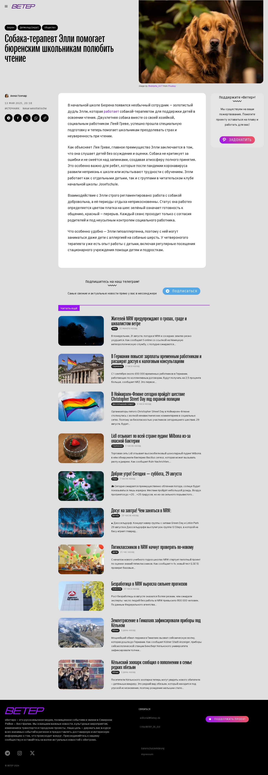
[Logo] (23, 6)
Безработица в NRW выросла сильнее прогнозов (149, 584)
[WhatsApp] (36, 118)
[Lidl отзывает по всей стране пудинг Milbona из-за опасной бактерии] (81, 448)
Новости (116, 589)
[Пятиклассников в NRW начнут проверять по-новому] (81, 559)
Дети (115, 552)
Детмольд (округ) (29, 27)
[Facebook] (18, 118)
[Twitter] (27, 118)
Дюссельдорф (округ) (123, 404)
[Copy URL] (45, 118)
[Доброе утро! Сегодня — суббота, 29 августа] (81, 486)
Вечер (115, 515)
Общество (50, 27)
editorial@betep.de (149, 718)
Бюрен (10, 27)
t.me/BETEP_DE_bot (149, 727)
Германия (117, 366)
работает (111, 112)
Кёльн (115, 630)
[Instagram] (19, 753)
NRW (114, 328)
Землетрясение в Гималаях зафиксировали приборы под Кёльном (156, 622)
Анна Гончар (18, 96)
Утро (114, 479)
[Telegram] (9, 118)
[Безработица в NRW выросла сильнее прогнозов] (81, 596)
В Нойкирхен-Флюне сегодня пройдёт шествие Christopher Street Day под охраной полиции (148, 396)
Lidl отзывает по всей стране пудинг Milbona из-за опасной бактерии (151, 438)
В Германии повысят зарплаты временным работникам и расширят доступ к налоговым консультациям (156, 358)
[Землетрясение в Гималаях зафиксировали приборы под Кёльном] (81, 632)
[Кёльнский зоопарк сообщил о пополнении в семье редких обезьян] (81, 674)
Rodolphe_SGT (155, 86)
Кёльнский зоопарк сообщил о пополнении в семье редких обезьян (151, 664)
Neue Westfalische (35, 108)
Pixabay (172, 86)
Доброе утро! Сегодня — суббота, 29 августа (146, 473)
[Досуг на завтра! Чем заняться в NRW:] (81, 522)
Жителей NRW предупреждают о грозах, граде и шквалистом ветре (149, 321)
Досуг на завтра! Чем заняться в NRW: (141, 510)
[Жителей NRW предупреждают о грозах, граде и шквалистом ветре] (81, 331)
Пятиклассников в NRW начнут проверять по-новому (152, 547)
